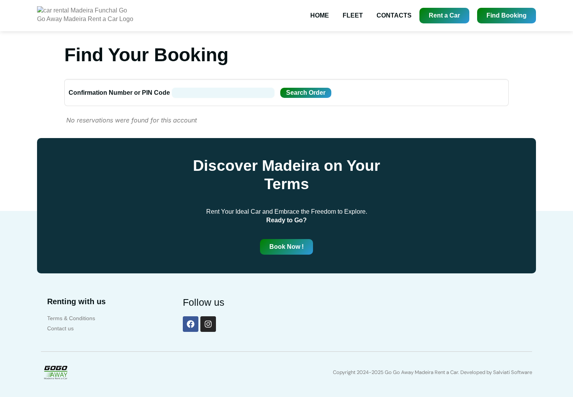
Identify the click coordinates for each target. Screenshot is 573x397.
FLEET (353, 15)
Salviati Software (512, 372)
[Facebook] (190, 324)
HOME (319, 15)
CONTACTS (394, 15)
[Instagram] (208, 324)
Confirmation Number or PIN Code (119, 92)
